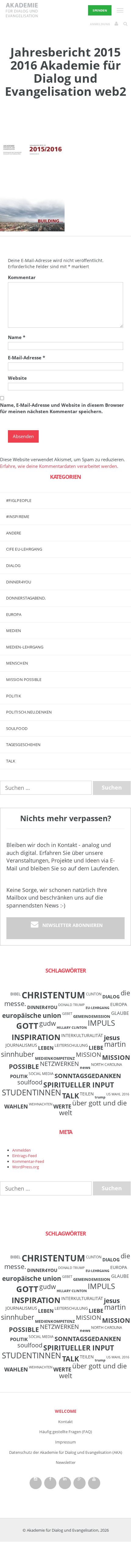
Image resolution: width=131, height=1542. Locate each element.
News (85, 1067)
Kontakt (65, 1421)
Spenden (100, 10)
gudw (47, 1023)
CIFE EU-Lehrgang (24, 549)
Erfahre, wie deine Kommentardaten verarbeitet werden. (59, 466)
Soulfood (16, 728)
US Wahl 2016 (117, 1094)
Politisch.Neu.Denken (29, 712)
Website (17, 378)
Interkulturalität (82, 1035)
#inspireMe (17, 516)
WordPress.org (25, 1167)
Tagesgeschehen (23, 744)
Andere (13, 533)
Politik (13, 696)
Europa (14, 614)
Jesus (112, 1037)
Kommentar (22, 277)
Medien (13, 630)
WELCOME (65, 1411)
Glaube (120, 1013)
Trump (100, 1097)
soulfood (29, 1082)
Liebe (96, 1047)
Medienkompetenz (55, 1058)
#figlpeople (18, 500)
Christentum (53, 995)
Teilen (87, 1094)
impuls (101, 1023)
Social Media (41, 1073)
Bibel (15, 994)
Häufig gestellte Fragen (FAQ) (65, 1431)
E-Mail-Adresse (26, 357)
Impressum (65, 1442)
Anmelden (21, 1150)
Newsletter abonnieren (72, 925)
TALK (10, 761)
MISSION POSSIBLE (24, 679)
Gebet (67, 1013)
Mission (88, 1054)
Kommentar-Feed (28, 1161)
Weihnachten (40, 1104)
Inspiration (36, 1037)
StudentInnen (31, 1092)
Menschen (17, 663)
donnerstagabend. (26, 598)
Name (16, 337)
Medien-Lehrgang (25, 647)
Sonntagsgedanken (88, 1075)
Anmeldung (100, 24)
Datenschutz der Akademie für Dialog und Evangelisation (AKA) (65, 1452)
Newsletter (66, 1462)
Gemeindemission (91, 1016)
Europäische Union (31, 1015)
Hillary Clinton (72, 1027)
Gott (27, 1025)
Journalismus (21, 1045)
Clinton (93, 993)
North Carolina (106, 1064)
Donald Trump (71, 1005)
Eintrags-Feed (24, 1155)
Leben (46, 1048)
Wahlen (16, 1106)
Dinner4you (18, 582)
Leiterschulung (71, 1045)
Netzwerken (59, 1064)
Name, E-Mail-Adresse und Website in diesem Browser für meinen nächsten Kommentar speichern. (62, 408)
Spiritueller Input (78, 1085)
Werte (62, 1106)
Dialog (13, 565)
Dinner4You (42, 1007)
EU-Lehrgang (97, 1008)
